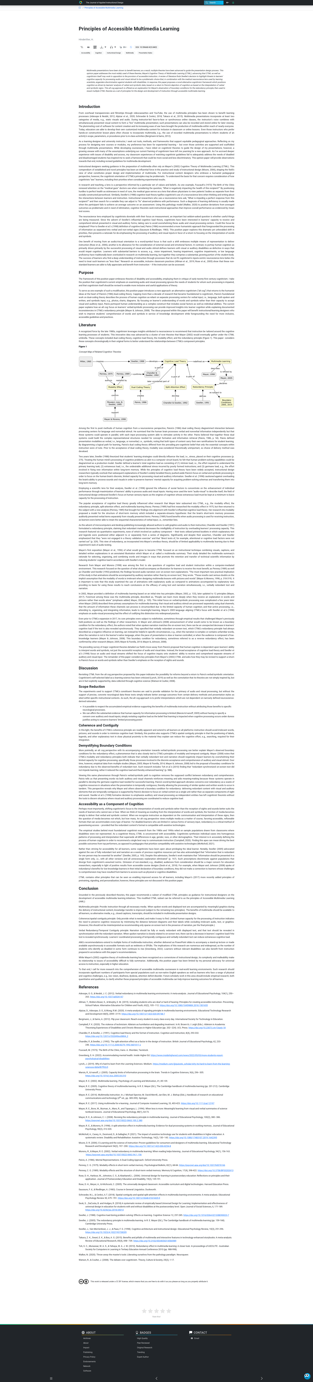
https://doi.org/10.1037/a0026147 (106, 996)
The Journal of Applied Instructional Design (104, 2)
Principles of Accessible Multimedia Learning (103, 8)
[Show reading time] (131, 47)
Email (196, 1338)
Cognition (98, 53)
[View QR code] (95, 47)
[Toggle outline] (82, 47)
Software (87, 1371)
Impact (86, 1347)
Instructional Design (114, 53)
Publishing (87, 1352)
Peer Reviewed (143, 1343)
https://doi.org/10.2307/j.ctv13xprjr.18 (207, 1027)
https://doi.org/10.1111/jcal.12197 (197, 1103)
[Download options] (103, 47)
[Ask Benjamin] (307, 1376)
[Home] (80, 2)
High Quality (142, 1338)
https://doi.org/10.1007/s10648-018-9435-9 (139, 1198)
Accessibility (85, 53)
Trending (141, 1352)
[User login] (233, 2)
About (85, 1343)
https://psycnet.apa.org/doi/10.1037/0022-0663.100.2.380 (113, 1120)
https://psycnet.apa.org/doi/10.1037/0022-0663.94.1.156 (114, 1154)
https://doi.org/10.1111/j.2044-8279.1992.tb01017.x (115, 1044)
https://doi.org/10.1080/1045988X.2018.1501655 (184, 1005)
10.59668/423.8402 (148, 47)
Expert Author (143, 1357)
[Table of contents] (80, 7)
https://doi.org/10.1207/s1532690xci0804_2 (106, 1036)
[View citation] (88, 47)
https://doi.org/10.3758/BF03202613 (215, 1170)
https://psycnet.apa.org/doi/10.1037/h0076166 (202, 1165)
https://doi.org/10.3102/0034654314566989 (154, 1241)
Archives (87, 1338)
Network (86, 1366)
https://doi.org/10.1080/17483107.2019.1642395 (193, 1137)
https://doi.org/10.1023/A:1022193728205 (106, 1232)
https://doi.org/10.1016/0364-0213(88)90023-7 (206, 1215)
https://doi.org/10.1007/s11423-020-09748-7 (143, 1014)
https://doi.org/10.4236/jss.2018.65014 (104, 1210)
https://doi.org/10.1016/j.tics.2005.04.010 (105, 1075)
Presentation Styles (145, 53)
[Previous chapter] (156, 1378)
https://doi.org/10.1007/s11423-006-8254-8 (150, 1146)
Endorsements (89, 1361)
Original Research (144, 1347)
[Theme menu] (227, 2)
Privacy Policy (89, 1357)
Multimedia (130, 53)
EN (124, 47)
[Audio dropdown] (113, 47)
